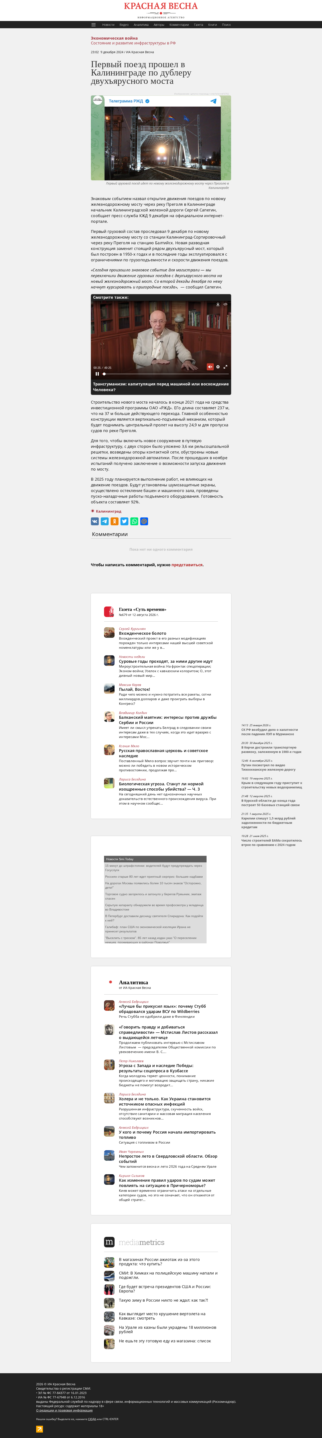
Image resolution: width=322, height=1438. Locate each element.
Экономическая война (114, 38)
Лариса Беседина (132, 779)
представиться (187, 565)
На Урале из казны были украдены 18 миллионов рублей (167, 1329)
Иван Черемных (131, 1151)
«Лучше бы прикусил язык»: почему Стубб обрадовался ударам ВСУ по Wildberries (162, 1009)
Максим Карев (130, 684)
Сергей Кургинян (132, 628)
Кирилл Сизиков (131, 1175)
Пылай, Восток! (134, 689)
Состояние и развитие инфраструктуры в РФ (133, 43)
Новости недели (132, 656)
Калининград (108, 511)
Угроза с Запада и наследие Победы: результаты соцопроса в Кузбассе (156, 1068)
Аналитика (141, 25)
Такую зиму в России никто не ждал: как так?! (163, 1300)
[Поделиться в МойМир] (144, 521)
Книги (212, 25)
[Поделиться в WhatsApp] (134, 521)
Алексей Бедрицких (134, 1001)
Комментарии (179, 25)
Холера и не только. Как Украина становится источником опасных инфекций (165, 1101)
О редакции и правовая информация (64, 1410)
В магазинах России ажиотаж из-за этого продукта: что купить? (159, 1261)
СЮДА (92, 1419)
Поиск (226, 25)
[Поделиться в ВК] (95, 521)
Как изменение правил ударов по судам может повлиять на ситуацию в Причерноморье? (167, 1183)
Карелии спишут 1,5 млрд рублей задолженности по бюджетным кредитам (268, 823)
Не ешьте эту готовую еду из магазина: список (165, 1340)
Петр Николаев (131, 1061)
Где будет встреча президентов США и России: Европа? (165, 1289)
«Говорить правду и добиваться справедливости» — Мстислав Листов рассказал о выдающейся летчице (168, 1032)
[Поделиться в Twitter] (124, 521)
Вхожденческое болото (142, 633)
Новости (108, 25)
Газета (198, 25)
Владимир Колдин (133, 712)
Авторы (159, 25)
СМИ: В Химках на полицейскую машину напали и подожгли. (168, 1275)
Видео (124, 25)
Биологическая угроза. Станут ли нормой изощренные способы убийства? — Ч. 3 (161, 786)
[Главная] (161, 10)
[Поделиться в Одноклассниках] (115, 521)
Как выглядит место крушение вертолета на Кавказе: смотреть (162, 1316)
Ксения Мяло (129, 746)
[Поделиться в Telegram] (105, 521)
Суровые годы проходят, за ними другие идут (166, 661)
